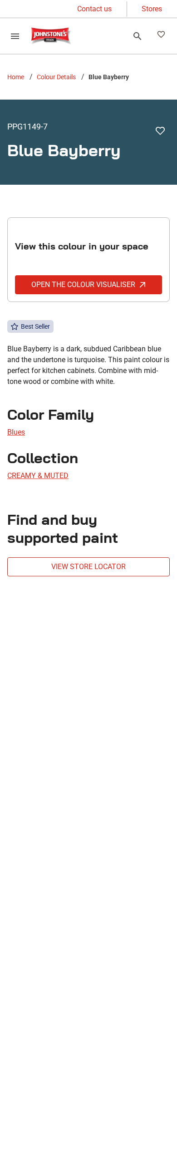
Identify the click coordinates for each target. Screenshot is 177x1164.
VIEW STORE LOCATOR (88, 566)
